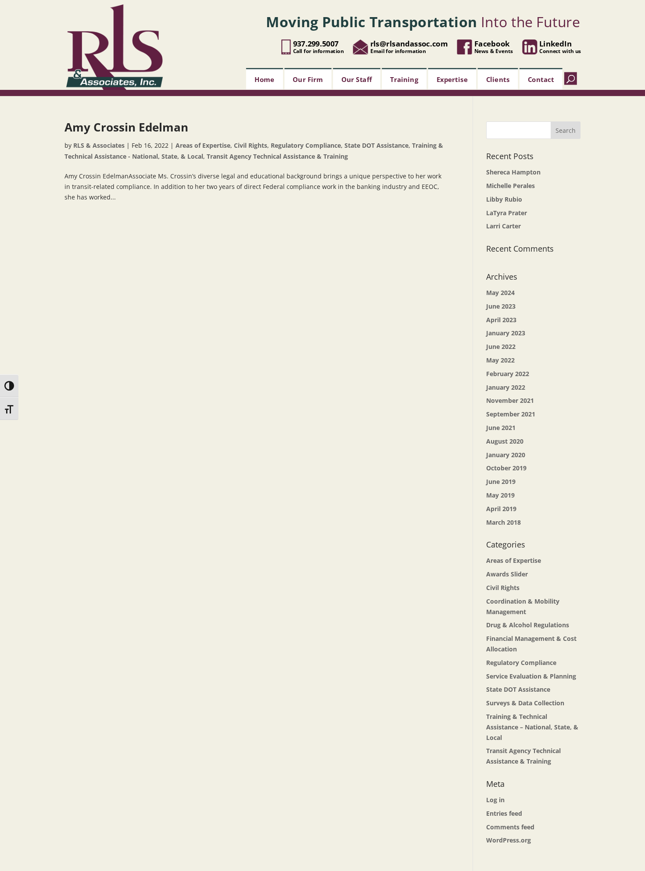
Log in (495, 800)
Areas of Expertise (203, 145)
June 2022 (501, 346)
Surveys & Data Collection (525, 703)
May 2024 (500, 292)
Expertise (452, 79)
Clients (498, 79)
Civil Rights (250, 145)
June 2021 (501, 427)
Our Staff (356, 79)
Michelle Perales (510, 185)
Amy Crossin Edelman (126, 127)
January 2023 (505, 333)
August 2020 (504, 441)
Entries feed (504, 813)
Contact (541, 79)
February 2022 (507, 374)
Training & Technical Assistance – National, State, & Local (532, 727)
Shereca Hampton (513, 172)
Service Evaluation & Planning (531, 676)
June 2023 (501, 306)
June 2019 (501, 481)
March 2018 (503, 522)
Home (264, 79)
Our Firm (308, 79)
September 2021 (510, 414)
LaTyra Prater (506, 213)
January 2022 (505, 387)
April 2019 (501, 509)
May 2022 (500, 360)
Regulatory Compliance (306, 145)
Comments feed (510, 827)
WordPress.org (508, 840)
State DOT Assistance (376, 145)
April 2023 (501, 320)
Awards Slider (507, 574)
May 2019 (500, 495)
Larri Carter (503, 226)
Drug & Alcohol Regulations (527, 625)
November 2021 (510, 400)
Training (404, 79)
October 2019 (506, 468)
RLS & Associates (99, 145)
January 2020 (505, 455)
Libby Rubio (504, 199)
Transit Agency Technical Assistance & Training (277, 156)
